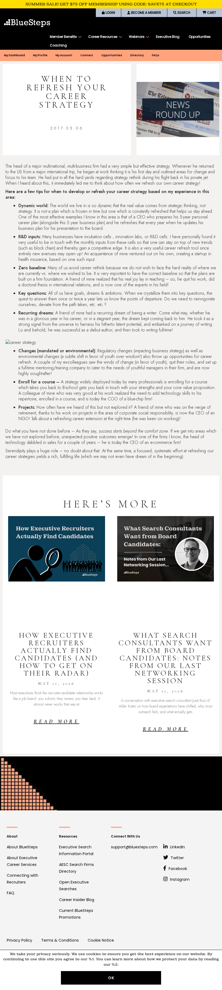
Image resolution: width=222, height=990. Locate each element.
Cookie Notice (101, 940)
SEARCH (183, 12)
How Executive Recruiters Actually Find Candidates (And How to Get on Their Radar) (56, 654)
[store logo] (27, 23)
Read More (56, 721)
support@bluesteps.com (134, 847)
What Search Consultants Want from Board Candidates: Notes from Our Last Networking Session (166, 658)
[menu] (133, 41)
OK (111, 978)
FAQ (10, 893)
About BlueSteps (22, 847)
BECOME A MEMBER (145, 12)
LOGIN (110, 12)
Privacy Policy (19, 940)
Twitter (176, 858)
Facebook (177, 868)
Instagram (179, 879)
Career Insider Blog (76, 899)
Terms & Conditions (60, 940)
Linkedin (177, 847)
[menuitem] (64, 36)
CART (211, 12)
